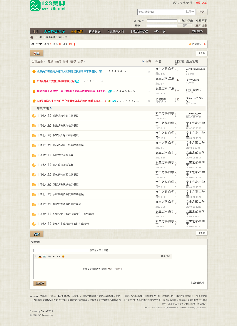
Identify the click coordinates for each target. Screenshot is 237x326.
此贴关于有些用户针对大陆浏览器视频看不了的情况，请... (70, 71)
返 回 (203, 53)
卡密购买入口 (115, 31)
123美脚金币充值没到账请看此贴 (56, 81)
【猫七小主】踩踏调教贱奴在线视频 (58, 184)
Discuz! (44, 311)
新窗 (148, 61)
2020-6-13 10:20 (193, 207)
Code (58, 256)
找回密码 (201, 20)
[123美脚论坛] (47, 10)
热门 (58, 61)
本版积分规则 (197, 282)
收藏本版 (199, 44)
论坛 (35, 31)
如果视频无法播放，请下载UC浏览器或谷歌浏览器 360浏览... (72, 91)
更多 (80, 61)
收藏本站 (187, 2)
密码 (137, 25)
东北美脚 (50, 37)
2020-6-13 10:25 (193, 167)
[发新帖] (36, 53)
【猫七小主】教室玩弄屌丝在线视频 (58, 135)
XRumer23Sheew (195, 99)
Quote (54, 256)
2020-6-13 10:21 (193, 197)
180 (177, 99)
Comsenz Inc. (47, 315)
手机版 (43, 296)
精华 (73, 61)
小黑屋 (52, 296)
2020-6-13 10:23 (193, 187)
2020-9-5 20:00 (193, 148)
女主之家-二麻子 (165, 80)
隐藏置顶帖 (149, 72)
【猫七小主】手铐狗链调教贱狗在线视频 (60, 194)
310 (177, 89)
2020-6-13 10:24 (193, 177)
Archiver (34, 296)
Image (44, 256)
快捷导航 (196, 31)
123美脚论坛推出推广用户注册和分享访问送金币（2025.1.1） (72, 101)
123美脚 (161, 99)
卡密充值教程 (139, 31)
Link (49, 256)
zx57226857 (193, 114)
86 (176, 70)
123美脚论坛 (32, 37)
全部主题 (37, 61)
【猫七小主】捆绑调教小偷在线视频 (58, 115)
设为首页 (177, 2)
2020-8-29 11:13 (193, 158)
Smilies (63, 256)
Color (40, 256)
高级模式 (165, 256)
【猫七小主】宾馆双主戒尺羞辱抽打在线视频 (63, 223)
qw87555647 (194, 89)
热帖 (66, 61)
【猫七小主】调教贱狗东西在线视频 (58, 174)
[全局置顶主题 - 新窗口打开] (34, 72)
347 (177, 79)
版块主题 (43, 108)
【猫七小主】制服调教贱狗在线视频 (58, 125)
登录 (110, 269)
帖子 (189, 11)
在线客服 (95, 31)
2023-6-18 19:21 (193, 138)
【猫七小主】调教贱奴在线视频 (55, 164)
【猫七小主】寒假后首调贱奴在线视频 (59, 204)
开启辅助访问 (194, 2)
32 (134, 90)
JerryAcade (192, 79)
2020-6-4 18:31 (193, 217)
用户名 (137, 20)
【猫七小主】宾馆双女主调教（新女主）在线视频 (65, 214)
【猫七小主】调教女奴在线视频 (55, 155)
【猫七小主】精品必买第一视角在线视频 (60, 145)
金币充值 (77, 31)
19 (137, 100)
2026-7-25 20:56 (193, 117)
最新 (51, 61)
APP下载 (159, 31)
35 (101, 81)
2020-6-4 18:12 (193, 226)
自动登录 (187, 20)
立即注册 (201, 25)
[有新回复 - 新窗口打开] (34, 116)
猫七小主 (63, 37)
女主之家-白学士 (165, 70)
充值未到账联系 (54, 31)
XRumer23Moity (195, 70)
